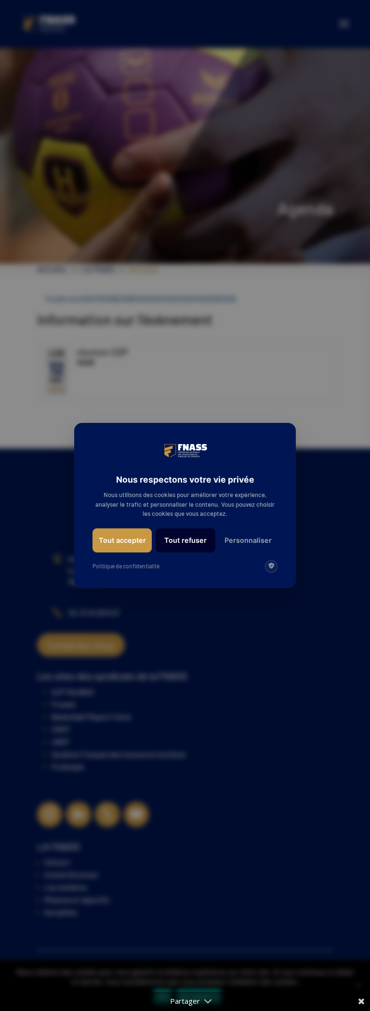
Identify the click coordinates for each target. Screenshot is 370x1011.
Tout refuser (185, 540)
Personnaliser (248, 540)
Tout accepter (122, 540)
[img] (271, 566)
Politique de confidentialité (125, 566)
